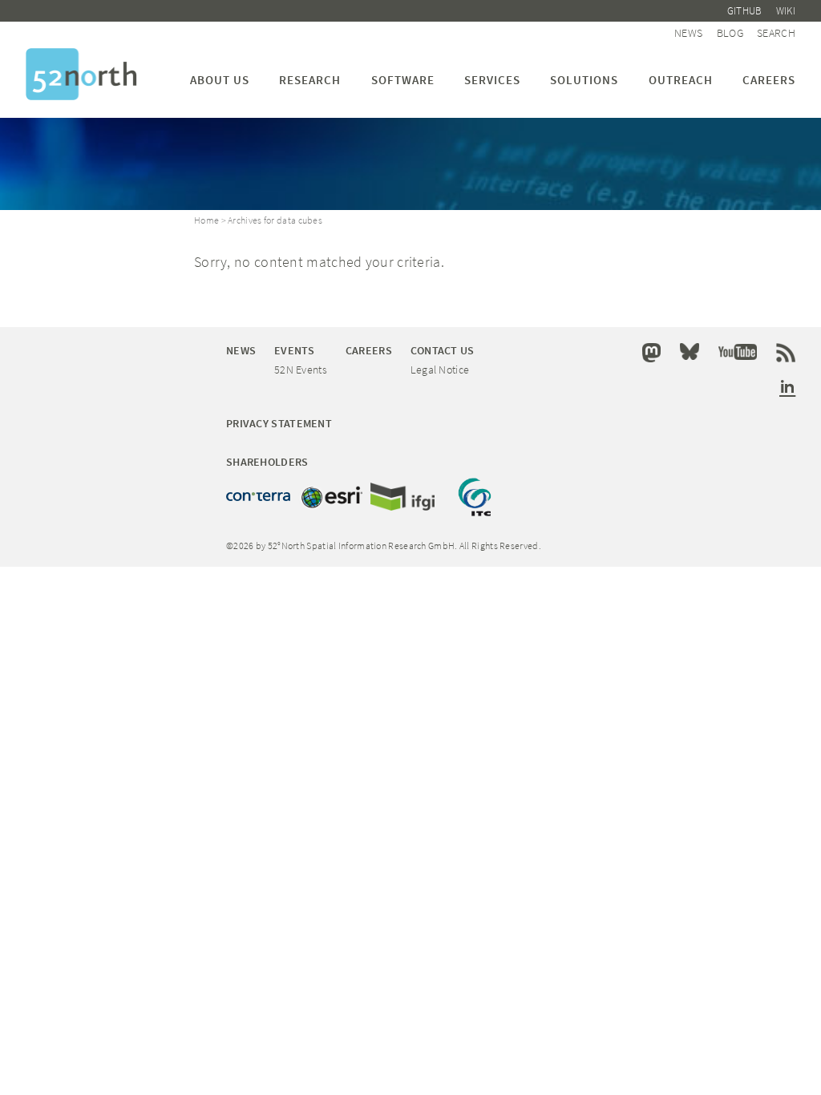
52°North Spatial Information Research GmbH (81, 74)
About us (219, 79)
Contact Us (442, 350)
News (688, 33)
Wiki (785, 11)
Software (403, 79)
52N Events (300, 369)
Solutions (584, 79)
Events (294, 350)
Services (492, 79)
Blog (730, 33)
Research (310, 79)
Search (776, 33)
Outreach (681, 79)
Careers (768, 79)
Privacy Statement (279, 423)
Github (744, 11)
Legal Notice (440, 369)
